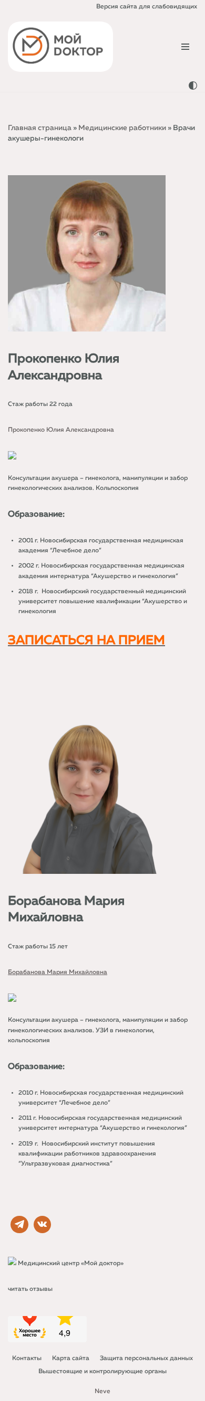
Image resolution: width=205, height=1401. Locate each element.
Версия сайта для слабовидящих (146, 7)
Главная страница (39, 128)
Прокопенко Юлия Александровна (61, 430)
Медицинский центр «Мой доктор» (71, 1263)
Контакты (27, 1358)
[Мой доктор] (60, 47)
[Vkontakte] (42, 1224)
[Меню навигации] (185, 46)
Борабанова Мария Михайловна (57, 972)
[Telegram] (19, 1224)
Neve (102, 1391)
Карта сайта (70, 1358)
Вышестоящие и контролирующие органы (102, 1371)
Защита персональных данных (146, 1358)
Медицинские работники (122, 128)
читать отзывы (30, 1289)
